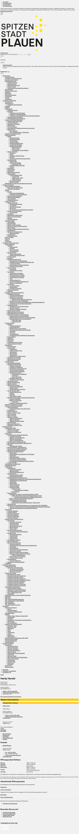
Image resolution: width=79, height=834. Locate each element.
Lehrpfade (12, 331)
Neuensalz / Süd (11, 627)
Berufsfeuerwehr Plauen (13, 574)
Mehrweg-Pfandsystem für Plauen (19, 552)
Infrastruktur (10, 621)
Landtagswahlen (14, 142)
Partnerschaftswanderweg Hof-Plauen (20, 330)
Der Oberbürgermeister (16, 204)
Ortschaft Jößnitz (12, 512)
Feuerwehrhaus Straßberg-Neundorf (17, 448)
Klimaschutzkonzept (15, 544)
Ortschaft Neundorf (12, 511)
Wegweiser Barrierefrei (13, 424)
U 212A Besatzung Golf (16, 175)
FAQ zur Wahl (15, 149)
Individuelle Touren (12, 305)
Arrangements (11, 348)
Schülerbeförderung (12, 200)
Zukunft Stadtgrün (15, 484)
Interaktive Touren (14, 308)
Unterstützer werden (15, 396)
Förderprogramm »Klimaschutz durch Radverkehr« (23, 545)
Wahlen (9, 136)
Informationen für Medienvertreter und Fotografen (21, 128)
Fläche (11, 154)
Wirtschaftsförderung (11, 607)
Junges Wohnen (11, 198)
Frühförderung (11, 230)
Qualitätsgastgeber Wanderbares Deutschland (22, 335)
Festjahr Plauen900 (15, 399)
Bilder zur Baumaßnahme (16, 440)
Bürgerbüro (3, 794)
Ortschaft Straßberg (12, 515)
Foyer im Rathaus (12, 127)
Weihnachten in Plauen (13, 385)
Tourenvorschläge (14, 285)
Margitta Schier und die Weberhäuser (17, 657)
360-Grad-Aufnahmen (16, 439)
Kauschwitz (10, 635)
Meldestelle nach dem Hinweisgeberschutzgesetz (18, 183)
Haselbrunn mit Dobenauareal (15, 451)
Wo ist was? (13, 208)
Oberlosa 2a (10, 628)
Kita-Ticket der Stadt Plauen (15, 187)
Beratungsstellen (14, 233)
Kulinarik (12, 248)
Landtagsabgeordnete (16, 144)
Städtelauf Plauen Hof (16, 378)
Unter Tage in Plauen (13, 658)
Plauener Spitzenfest (15, 366)
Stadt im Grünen (11, 267)
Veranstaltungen (14, 251)
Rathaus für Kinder (12, 203)
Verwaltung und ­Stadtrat (9, 100)
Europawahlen (13, 140)
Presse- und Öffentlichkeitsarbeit (14, 120)
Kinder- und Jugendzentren (14, 211)
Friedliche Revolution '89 (14, 259)
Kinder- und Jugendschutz (14, 216)
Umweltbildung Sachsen (13, 540)
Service (9, 609)
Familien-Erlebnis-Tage (16, 350)
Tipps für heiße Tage (15, 560)
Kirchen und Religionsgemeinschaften (20, 158)
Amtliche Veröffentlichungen (13, 133)
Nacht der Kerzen (16, 377)
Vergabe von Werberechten (14, 611)
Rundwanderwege (14, 327)
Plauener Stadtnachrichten (14, 121)
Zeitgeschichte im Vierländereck (18, 261)
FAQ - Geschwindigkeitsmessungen (14, 599)
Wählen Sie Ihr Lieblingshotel (18, 356)
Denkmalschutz (11, 504)
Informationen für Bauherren (12, 464)
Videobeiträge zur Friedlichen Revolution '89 (22, 262)
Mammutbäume (14, 527)
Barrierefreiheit (7, 733)
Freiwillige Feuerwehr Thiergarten (16, 584)
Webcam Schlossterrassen (17, 421)
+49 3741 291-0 (10, 752)
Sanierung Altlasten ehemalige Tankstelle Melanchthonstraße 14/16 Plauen (30, 506)
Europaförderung (12, 493)
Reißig (9, 629)
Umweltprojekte (11, 533)
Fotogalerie (15, 401)
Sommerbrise (13, 349)
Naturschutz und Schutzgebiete (15, 562)
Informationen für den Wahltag (20, 150)
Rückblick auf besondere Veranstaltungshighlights (21, 397)
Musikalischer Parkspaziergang (18, 368)
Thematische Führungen (16, 298)
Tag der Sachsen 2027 (13, 390)
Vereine (7, 240)
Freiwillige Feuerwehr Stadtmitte (16, 581)
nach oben (3, 730)
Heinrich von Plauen (12, 649)
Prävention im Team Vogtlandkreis (16, 589)
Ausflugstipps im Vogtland (17, 277)
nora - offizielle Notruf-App (14, 592)
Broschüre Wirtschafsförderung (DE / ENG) (16, 638)
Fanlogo (7, 98)
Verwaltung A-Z (9, 103)
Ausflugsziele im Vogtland (14, 343)
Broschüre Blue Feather (11, 639)
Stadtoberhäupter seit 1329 (17, 165)
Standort (7, 614)
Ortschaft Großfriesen (13, 516)
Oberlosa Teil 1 (11, 636)
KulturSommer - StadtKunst (19, 374)
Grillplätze (10, 341)
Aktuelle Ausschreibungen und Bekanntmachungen (28, 497)
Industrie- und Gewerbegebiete (13, 624)
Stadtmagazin (11, 125)
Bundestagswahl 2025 (16, 146)
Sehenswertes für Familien (17, 274)
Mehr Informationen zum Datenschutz (13, 69)
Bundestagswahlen (15, 139)
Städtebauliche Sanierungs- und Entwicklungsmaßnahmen (25, 479)
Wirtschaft (6, 606)
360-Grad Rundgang (13, 290)
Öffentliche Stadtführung (16, 295)
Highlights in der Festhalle (17, 379)
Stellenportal (8, 109)
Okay (2, 12)
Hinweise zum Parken (15, 436)
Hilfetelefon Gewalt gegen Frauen (16, 591)
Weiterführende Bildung (13, 197)
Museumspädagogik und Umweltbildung (20, 319)
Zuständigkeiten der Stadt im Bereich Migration (18, 595)
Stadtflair (10, 245)
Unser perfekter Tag (15, 280)
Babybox (9, 218)
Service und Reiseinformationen (13, 406)
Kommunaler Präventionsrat (12, 587)
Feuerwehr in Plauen (10, 573)
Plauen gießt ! (13, 529)
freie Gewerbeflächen (11, 640)
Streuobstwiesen (14, 524)
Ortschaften (8, 509)
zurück (2, 728)
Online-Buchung (11, 346)
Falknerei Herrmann (12, 647)
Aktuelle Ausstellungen (13, 382)
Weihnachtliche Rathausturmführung (22, 299)
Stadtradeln (13, 547)
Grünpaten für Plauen (15, 522)
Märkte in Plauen (12, 384)
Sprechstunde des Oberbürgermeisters (17, 88)
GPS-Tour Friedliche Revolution (18, 309)
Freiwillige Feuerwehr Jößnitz (15, 577)
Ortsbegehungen (11, 84)
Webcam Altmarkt (14, 419)
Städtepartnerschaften (13, 172)
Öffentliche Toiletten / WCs (14, 425)
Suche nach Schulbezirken (17, 193)
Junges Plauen (13, 212)
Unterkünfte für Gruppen (14, 359)
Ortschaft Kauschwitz (13, 513)
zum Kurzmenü (7, 4)
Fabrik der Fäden (16, 320)
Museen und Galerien (15, 254)
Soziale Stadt (13, 483)
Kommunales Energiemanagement (19, 549)
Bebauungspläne (14, 471)
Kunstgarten (10, 663)
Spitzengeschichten (8, 643)
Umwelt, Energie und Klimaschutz (14, 519)
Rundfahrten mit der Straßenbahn (19, 301)
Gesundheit (8, 241)
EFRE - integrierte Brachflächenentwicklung (21, 498)
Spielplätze (10, 214)
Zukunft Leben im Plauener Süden (16, 442)
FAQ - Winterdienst (10, 603)
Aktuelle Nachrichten (15, 392)
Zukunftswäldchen (12, 219)
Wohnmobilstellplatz (12, 360)
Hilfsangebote (11, 222)
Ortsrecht (7, 106)
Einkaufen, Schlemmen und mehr (14, 404)
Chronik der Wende (15, 263)
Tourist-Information (12, 407)
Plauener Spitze (11, 256)
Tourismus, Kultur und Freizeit (11, 243)
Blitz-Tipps (8, 598)
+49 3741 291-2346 (10, 691)
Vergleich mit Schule (15, 207)
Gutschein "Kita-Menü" (13, 189)
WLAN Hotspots (11, 422)
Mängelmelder (9, 89)
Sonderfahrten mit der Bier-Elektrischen (20, 303)
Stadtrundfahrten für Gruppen (15, 312)
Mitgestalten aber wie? (13, 85)
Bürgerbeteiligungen (10, 81)
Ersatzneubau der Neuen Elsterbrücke (17, 435)
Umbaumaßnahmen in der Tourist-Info (20, 408)
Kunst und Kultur (14, 249)
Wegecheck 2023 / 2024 (16, 475)
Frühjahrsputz (13, 537)
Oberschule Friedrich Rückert (18, 458)
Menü (8, 71)
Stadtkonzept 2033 (10, 428)
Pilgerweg (12, 332)
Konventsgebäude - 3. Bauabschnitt (16, 447)
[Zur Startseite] (23, 51)
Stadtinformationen (10, 135)
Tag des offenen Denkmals (17, 370)
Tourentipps (13, 269)
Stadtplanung (8, 466)
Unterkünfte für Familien (16, 273)
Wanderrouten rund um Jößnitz (18, 328)
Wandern (9, 324)
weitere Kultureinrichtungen (17, 255)
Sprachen (2, 62)
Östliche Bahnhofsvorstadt (19, 501)
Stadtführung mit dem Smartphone (19, 306)
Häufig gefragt (11, 129)
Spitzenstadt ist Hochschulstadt (16, 653)
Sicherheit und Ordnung (9, 564)
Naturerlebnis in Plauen (16, 270)
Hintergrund (8, 665)
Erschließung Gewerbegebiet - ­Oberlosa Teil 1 (19, 443)
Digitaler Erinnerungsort (16, 266)
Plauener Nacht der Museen (17, 371)
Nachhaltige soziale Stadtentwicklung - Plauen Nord (26, 502)
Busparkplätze (13, 287)
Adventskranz (13, 354)
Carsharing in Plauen (15, 551)
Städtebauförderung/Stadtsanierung (17, 477)
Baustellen (8, 596)
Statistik (12, 157)
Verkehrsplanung (12, 473)
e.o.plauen (10, 258)
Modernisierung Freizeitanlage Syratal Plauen (22, 454)
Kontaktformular (7, 756)
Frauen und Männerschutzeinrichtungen (18, 229)
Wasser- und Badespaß (16, 283)
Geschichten (8, 645)
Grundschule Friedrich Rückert (18, 459)
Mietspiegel (8, 93)
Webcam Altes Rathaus (16, 418)
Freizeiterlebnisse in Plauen (14, 342)
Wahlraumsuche (16, 147)
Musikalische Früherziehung (14, 215)
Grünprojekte (11, 520)
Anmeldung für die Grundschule (18, 194)
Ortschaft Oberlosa (12, 518)
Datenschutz (6, 735)
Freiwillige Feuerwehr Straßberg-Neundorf (18, 580)
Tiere (11, 278)
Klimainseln (13, 455)
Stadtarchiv (3, 787)
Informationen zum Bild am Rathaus (19, 265)
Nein (1, 14)
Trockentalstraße (12, 462)
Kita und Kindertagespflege (12, 186)
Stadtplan (7, 92)
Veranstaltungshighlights (14, 364)
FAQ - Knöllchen (9, 602)
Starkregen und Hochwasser (15, 567)
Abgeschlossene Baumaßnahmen (16, 450)
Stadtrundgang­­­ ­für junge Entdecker (19, 316)
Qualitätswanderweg (15, 325)
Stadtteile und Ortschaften (17, 156)
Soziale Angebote (10, 220)
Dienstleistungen (9, 77)
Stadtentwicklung (7, 426)
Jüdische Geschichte (15, 162)
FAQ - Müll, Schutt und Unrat (12, 605)
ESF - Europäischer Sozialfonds (18, 500)
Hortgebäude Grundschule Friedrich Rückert (22, 461)
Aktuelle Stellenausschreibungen (16, 118)
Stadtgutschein (16, 489)
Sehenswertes (13, 247)
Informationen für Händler (21, 490)
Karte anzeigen (4, 696)
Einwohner (12, 153)
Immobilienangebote (10, 465)
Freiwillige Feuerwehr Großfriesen (16, 576)
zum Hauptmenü (7, 3)
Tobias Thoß (10, 654)
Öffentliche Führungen (13, 294)
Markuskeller (13, 453)
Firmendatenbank (12, 610)
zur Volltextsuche (7, 6)
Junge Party (15, 375)
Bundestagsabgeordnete (16, 143)
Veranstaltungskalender (13, 363)
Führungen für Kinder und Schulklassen (18, 314)
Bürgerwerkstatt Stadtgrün (14, 530)
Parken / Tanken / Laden (13, 413)
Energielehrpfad (16, 321)
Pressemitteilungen (12, 122)
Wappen (12, 167)
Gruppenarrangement (15, 288)
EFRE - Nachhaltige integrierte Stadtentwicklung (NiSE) (27, 495)
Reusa (9, 631)
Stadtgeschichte (11, 160)
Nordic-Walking (11, 337)
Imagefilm (10, 291)
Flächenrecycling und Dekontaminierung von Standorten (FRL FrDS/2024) (27, 505)
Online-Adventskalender (16, 386)
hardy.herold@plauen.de (11, 692)
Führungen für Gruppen (13, 310)
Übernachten (8, 345)
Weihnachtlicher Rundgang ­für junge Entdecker (22, 317)
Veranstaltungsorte (12, 381)
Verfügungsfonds (14, 486)
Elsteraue (9, 444)
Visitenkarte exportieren (14, 696)
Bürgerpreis (10, 171)
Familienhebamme (12, 236)
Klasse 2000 (10, 594)
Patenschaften (11, 173)
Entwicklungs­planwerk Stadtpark (19, 531)
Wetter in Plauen (11, 415)
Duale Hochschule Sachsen (14, 196)
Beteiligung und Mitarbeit (14, 432)
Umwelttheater (14, 535)
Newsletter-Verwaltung (13, 124)
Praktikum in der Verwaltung (17, 113)
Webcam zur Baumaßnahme (17, 437)
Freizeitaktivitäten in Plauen (17, 276)
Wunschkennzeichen (10, 95)
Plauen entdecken (10, 244)
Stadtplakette (11, 169)
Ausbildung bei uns (12, 110)
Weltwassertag (14, 538)
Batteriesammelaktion (16, 534)
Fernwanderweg (14, 334)
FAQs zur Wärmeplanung (18, 555)
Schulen (9, 191)
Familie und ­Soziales (8, 185)
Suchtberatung (11, 234)
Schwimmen (10, 339)
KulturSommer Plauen (15, 372)
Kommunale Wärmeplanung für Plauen (20, 553)
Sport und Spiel (9, 237)
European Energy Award (16, 558)
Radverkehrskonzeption (16, 476)
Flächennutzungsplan (15, 469)
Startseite (5, 669)
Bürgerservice (6, 75)
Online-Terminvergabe (11, 91)
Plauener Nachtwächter (13, 650)
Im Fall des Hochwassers (16, 570)
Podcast (12, 393)
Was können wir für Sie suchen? (9, 54)
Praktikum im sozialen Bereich (18, 114)
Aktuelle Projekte (9, 613)
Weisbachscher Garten (16, 446)
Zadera (9, 634)
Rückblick (12, 395)
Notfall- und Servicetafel (14, 225)
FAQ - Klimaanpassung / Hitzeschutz (19, 132)
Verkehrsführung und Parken (17, 389)
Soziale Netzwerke (8, 738)
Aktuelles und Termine (13, 429)
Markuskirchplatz (14, 457)
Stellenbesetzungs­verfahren (15, 117)
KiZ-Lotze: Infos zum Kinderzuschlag (17, 226)
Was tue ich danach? (15, 571)
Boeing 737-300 (14, 182)
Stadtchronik (13, 161)
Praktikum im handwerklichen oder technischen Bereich (25, 115)
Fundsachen (8, 96)
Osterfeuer (10, 664)
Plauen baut (8, 433)
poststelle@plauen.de (13, 755)
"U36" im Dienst (16, 179)
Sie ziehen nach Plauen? (11, 80)
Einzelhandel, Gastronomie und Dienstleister (19, 620)
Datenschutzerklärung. (6, 11)
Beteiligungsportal (12, 82)
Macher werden (11, 86)
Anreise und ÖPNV (12, 411)
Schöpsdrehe (11, 632)
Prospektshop (11, 410)
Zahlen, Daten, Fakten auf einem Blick (17, 616)
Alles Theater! (13, 353)
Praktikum (10, 111)
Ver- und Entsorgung (12, 541)
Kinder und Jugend (10, 201)
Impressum (6, 736)
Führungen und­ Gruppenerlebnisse (14, 292)
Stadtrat (7, 107)
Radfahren (10, 338)
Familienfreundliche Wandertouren (19, 281)
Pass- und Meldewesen (6, 797)
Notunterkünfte (11, 223)
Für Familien (10, 272)
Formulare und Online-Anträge (13, 78)
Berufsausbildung (12, 623)
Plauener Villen (11, 661)
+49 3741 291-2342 (12, 715)
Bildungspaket (11, 227)
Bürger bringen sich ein (16, 526)
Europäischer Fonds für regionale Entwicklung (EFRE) (24, 494)
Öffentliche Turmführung (16, 296)
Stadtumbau (13, 482)
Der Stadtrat (13, 205)
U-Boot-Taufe (15, 176)
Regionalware (15, 491)
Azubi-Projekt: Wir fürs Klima (17, 556)
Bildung (7, 190)
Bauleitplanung (11, 468)
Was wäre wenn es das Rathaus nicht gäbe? (21, 209)
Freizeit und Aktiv (10, 323)
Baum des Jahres (14, 523)
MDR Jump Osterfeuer (16, 400)
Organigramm (8, 102)
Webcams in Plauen (12, 417)
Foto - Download (11, 414)
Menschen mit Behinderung (14, 232)
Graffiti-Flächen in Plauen (14, 588)
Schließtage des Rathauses (14, 104)
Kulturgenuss (13, 352)
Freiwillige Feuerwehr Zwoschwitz (16, 585)
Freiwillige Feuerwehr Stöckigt (15, 582)
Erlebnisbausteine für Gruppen (15, 313)
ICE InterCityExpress (15, 180)
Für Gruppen (10, 284)
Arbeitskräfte (11, 617)
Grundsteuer (8, 99)
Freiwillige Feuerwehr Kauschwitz (16, 578)
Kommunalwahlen (14, 138)
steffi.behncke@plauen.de (14, 716)
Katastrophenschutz (10, 566)
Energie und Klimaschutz (14, 542)
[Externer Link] (4, 827)
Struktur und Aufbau (12, 430)
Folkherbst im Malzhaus (16, 367)
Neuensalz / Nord (12, 625)
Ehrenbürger (10, 168)
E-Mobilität (8, 563)
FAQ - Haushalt (14, 131)
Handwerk (10, 618)
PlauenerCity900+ (14, 487)
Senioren (7, 238)
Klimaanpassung (11, 559)
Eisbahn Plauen (14, 388)
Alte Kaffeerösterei (12, 646)
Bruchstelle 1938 (16, 164)
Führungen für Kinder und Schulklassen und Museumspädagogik (27, 302)
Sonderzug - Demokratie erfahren (18, 403)
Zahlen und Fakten (12, 151)
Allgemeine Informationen (17, 569)
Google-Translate (7, 65)
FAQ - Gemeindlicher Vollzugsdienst (14, 600)
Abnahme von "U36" (17, 178)
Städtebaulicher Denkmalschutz (18, 480)
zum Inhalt (5, 2)
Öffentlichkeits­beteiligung (17, 472)
